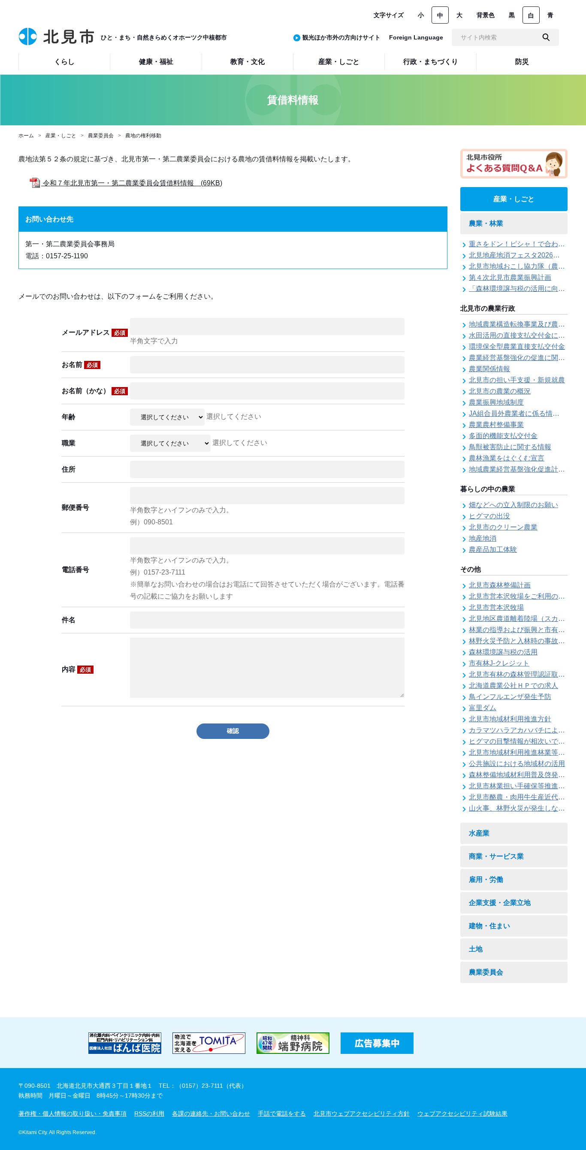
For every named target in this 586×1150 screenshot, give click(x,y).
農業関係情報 (489, 368)
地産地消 (482, 538)
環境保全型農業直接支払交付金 (517, 346)
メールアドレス (93, 332)
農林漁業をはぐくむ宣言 (506, 458)
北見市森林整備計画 (500, 585)
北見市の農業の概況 (500, 391)
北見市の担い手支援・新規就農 (517, 380)
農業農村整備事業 (496, 424)
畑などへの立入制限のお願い (513, 504)
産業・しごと (60, 136)
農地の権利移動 (143, 136)
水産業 (479, 833)
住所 (69, 469)
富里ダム (482, 707)
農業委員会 (101, 136)
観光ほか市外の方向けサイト (341, 37)
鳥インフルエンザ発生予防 (510, 696)
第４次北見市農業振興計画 (510, 277)
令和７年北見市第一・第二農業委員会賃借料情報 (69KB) (131, 183)
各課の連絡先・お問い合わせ (211, 1113)
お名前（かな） (93, 390)
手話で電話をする (282, 1113)
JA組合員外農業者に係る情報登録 (521, 413)
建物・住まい (489, 925)
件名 (69, 619)
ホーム (26, 136)
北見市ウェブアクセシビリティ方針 (362, 1113)
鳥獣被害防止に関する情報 (510, 447)
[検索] (546, 37)
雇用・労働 (486, 879)
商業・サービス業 (496, 856)
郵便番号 (75, 507)
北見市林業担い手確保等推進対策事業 (527, 786)
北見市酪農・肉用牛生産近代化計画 (524, 797)
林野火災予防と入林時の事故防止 (520, 641)
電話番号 (75, 569)
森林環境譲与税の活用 (503, 652)
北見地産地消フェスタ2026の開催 (521, 255)
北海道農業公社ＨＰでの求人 (513, 685)
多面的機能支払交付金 (503, 435)
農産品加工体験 (493, 549)
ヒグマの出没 (489, 516)
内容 (76, 669)
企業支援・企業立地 (500, 902)
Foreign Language (416, 37)
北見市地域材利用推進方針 (510, 719)
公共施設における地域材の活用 (517, 763)
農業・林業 (486, 223)
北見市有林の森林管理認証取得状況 (524, 674)
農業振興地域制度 (496, 402)
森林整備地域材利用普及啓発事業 (520, 774)
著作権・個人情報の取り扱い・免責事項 (72, 1113)
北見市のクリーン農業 (503, 527)
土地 (476, 949)
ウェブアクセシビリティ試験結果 (462, 1113)
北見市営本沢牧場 (496, 607)
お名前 (80, 364)
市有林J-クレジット (499, 663)
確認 (233, 730)
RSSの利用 (149, 1113)
